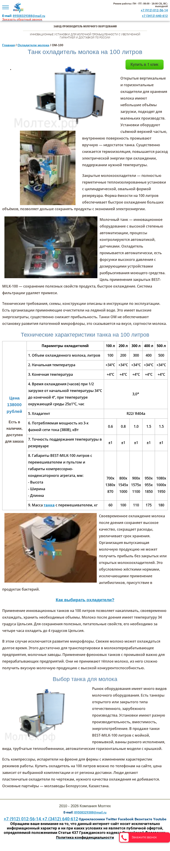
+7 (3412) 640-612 (155, 16)
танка (49, 505)
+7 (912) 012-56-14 (154, 10)
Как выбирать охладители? (85, 599)
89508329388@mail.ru (29, 16)
